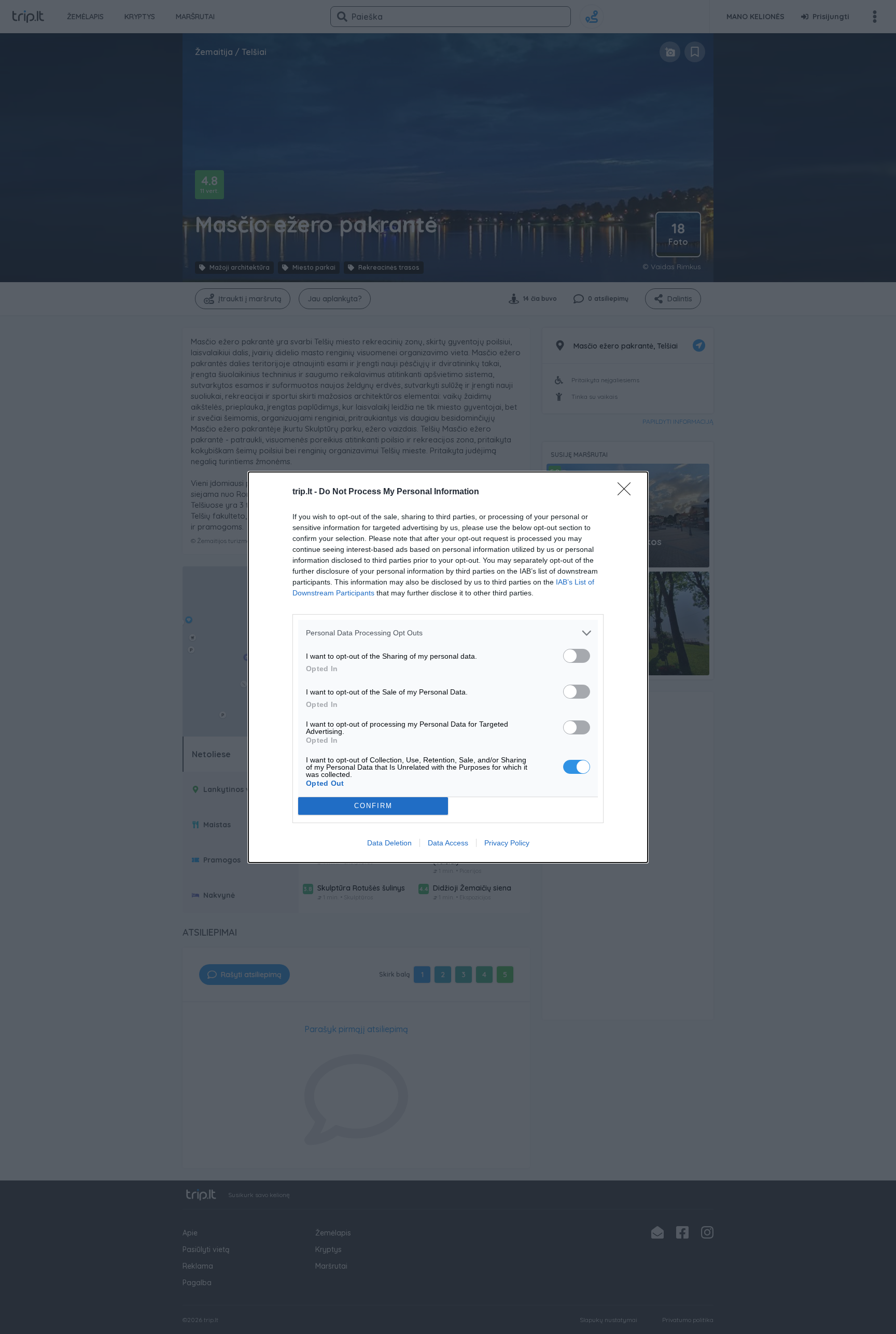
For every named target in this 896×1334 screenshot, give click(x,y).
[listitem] (448, 633)
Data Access (448, 843)
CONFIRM (373, 806)
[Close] (627, 492)
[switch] (576, 656)
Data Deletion (389, 843)
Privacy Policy (506, 843)
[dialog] (448, 667)
